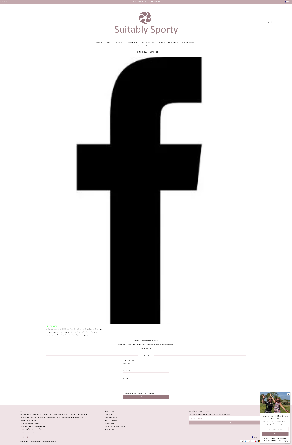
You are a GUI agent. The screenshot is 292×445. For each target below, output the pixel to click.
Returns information (111, 420)
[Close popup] (288, 394)
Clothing (99, 42)
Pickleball (119, 42)
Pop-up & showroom (188, 42)
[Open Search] (265, 22)
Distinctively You (148, 42)
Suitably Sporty (37, 441)
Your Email (126, 371)
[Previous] (75, 2)
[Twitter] (7, 2)
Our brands (172, 42)
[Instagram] (2, 2)
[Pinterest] (4, 2)
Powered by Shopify (49, 441)
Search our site (109, 429)
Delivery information (111, 417)
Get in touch (109, 414)
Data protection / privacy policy (115, 426)
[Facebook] (0, 2)
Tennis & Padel (132, 42)
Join (230, 422)
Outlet (161, 42)
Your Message (127, 379)
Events (143, 45)
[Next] (217, 2)
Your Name (126, 363)
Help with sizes (109, 423)
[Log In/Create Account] (268, 22)
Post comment (146, 397)
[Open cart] (271, 22)
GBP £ (288, 2)
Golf (108, 42)
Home (139, 45)
